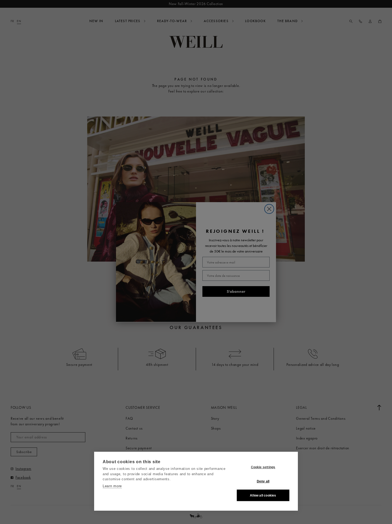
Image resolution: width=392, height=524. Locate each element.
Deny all (263, 481)
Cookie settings (263, 467)
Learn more (112, 486)
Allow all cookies (263, 495)
